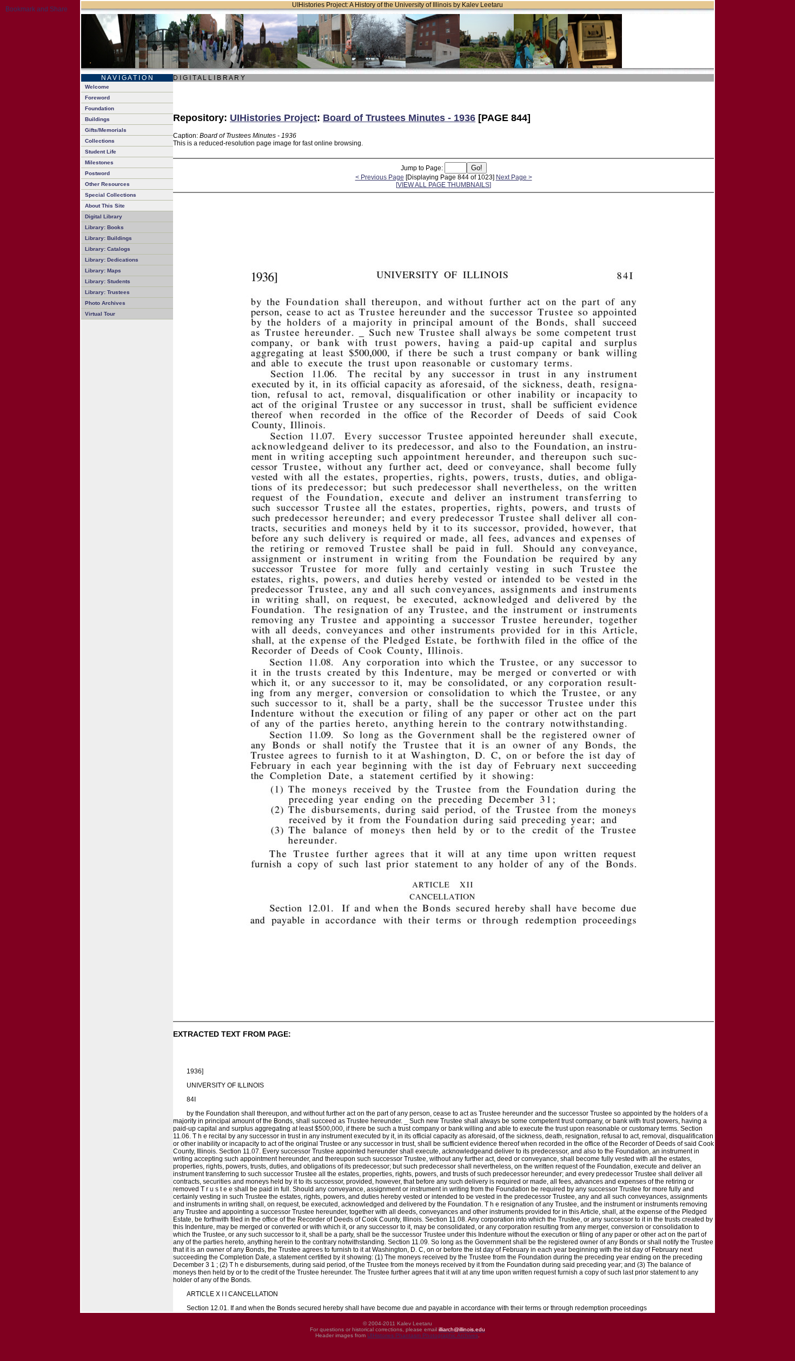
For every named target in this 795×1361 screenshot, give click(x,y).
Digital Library (103, 216)
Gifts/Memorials (106, 130)
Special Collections (110, 195)
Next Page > (514, 177)
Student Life (100, 152)
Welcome (97, 87)
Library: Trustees (107, 292)
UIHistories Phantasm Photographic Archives (422, 1335)
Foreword (97, 98)
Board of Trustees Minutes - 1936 (399, 117)
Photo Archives (105, 303)
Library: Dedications (111, 260)
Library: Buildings (108, 238)
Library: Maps (103, 270)
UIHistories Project (273, 117)
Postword (97, 173)
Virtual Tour (100, 314)
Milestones (99, 162)
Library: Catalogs (107, 249)
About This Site (105, 206)
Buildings (97, 119)
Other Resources (107, 184)
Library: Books (104, 227)
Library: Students (107, 281)
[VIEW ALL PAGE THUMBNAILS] (443, 185)
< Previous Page (379, 177)
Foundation (99, 108)
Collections (100, 141)
